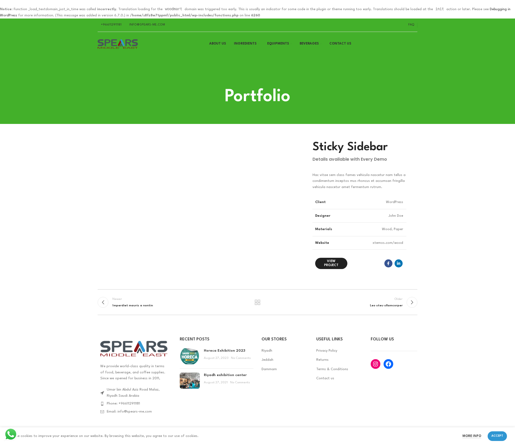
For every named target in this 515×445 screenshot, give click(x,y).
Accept (497, 436)
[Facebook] (388, 364)
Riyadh (267, 350)
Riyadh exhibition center (225, 375)
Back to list (257, 302)
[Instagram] (375, 364)
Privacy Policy (326, 350)
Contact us (325, 378)
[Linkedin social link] (399, 263)
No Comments (241, 358)
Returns (322, 360)
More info (471, 436)
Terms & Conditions (332, 369)
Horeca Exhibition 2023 (224, 350)
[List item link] (134, 404)
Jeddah (267, 360)
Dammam (269, 369)
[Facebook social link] (388, 263)
